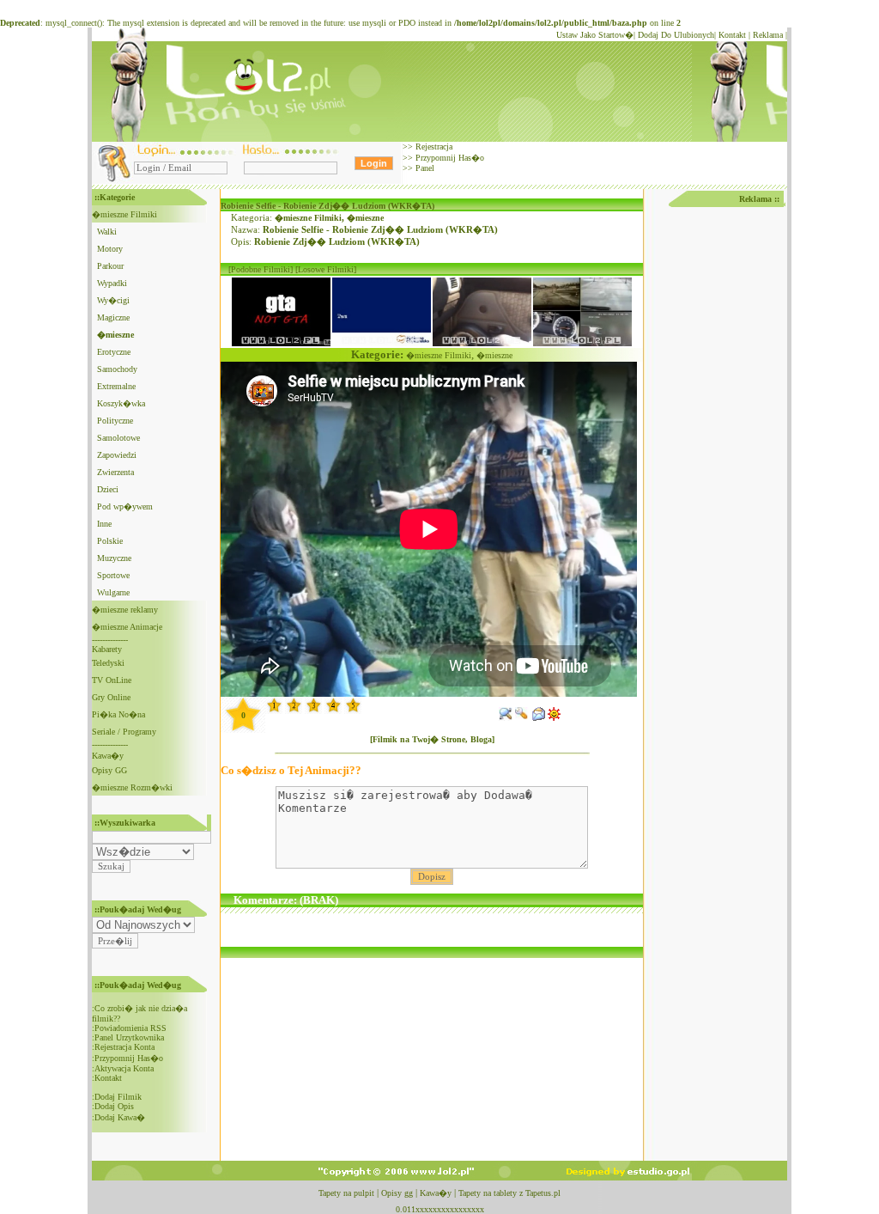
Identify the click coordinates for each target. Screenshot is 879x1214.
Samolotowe (118, 437)
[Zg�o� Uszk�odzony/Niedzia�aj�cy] (522, 718)
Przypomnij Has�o (448, 157)
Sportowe (113, 575)
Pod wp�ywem (125, 506)
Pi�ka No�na (118, 714)
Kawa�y (108, 755)
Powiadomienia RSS (130, 1028)
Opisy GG (109, 770)
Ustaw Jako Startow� (594, 35)
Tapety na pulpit (346, 1193)
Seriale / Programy (124, 731)
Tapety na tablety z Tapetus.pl (509, 1193)
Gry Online (111, 697)
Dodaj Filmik (118, 1096)
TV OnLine (111, 680)
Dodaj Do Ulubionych (676, 35)
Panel (423, 168)
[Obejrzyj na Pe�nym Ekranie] (505, 718)
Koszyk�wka (121, 403)
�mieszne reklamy (125, 609)
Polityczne (115, 420)
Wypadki (112, 283)
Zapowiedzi (116, 455)
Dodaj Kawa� (119, 1117)
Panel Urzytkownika (129, 1037)
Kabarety (107, 649)
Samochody (117, 369)
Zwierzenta (115, 472)
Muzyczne (114, 558)
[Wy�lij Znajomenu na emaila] (538, 718)
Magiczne (113, 317)
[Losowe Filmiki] (325, 269)
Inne (104, 523)
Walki (107, 231)
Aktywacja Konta (124, 1068)
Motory (110, 248)
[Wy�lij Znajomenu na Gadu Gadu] (554, 718)
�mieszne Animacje (127, 626)
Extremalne (116, 386)
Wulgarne (113, 592)
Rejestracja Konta (124, 1047)
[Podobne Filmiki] (260, 269)
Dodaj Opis (114, 1106)
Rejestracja (432, 146)
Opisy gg (397, 1193)
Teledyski (108, 663)
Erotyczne (113, 352)
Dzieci (107, 489)
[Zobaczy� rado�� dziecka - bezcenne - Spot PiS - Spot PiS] (381, 343)
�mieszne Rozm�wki (132, 787)
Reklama (767, 35)
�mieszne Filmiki (124, 214)
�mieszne (365, 218)
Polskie (110, 541)
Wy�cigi (113, 300)
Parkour (110, 266)
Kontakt (732, 35)
